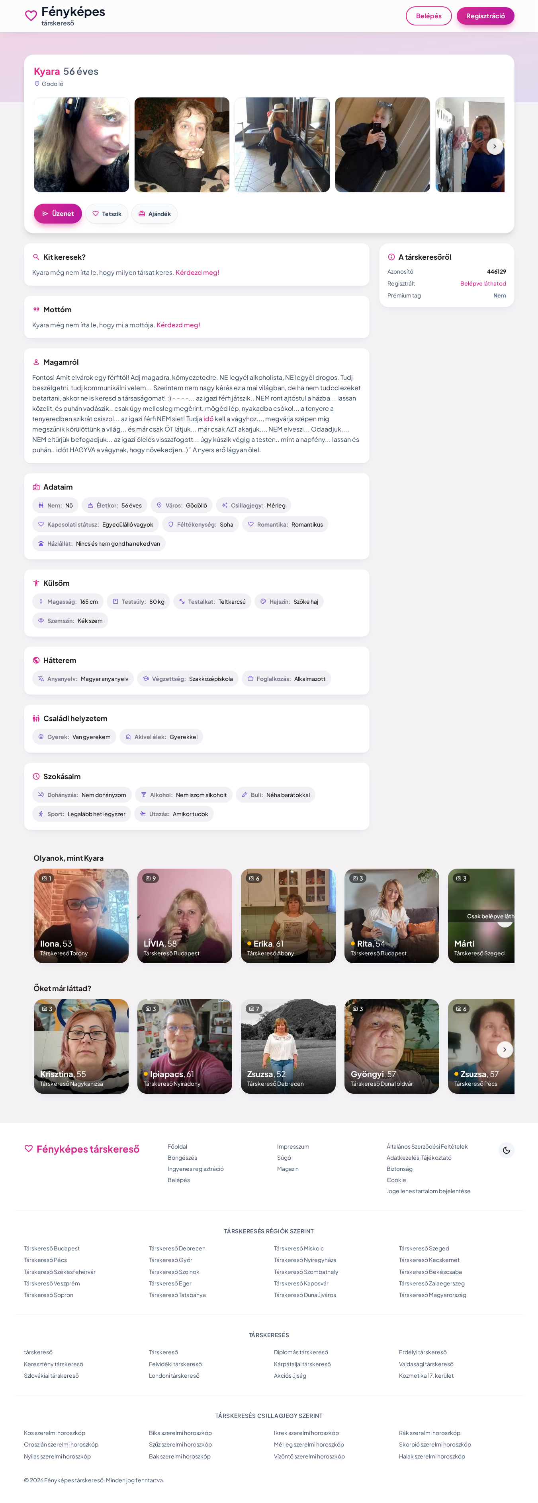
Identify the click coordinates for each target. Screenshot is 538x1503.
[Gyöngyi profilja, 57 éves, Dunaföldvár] (391, 1046)
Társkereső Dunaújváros (305, 1294)
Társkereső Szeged (424, 1248)
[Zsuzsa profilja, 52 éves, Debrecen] (288, 1046)
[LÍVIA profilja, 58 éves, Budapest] (184, 916)
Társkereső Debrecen (177, 1248)
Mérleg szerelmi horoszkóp (309, 1444)
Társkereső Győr (170, 1259)
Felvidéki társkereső (175, 1363)
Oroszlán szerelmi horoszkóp (61, 1444)
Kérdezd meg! (197, 272)
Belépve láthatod (483, 283)
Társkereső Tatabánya (177, 1294)
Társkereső (163, 1351)
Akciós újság (290, 1375)
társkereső (38, 1351)
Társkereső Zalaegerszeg (432, 1283)
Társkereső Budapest (52, 1248)
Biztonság (400, 1168)
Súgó (284, 1157)
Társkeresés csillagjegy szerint (269, 1415)
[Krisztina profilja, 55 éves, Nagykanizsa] (81, 1046)
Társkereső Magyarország (432, 1294)
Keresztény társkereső (53, 1363)
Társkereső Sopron (48, 1294)
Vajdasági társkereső (426, 1363)
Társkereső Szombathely (306, 1271)
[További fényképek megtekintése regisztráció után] (81, 144)
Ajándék (154, 213)
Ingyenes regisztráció (196, 1168)
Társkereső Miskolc (299, 1248)
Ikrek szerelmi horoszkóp (306, 1432)
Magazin (288, 1168)
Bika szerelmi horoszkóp (180, 1432)
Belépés (429, 16)
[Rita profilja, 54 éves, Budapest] (391, 916)
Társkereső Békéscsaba (430, 1271)
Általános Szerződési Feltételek (427, 1146)
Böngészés (182, 1157)
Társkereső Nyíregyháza (305, 1259)
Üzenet (58, 213)
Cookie (396, 1179)
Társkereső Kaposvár (301, 1283)
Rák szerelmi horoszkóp (429, 1432)
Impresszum (293, 1146)
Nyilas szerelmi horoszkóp (57, 1456)
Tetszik (106, 213)
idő (208, 418)
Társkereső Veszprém (52, 1283)
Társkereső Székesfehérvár (60, 1271)
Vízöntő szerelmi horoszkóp (309, 1456)
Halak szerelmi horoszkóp (432, 1456)
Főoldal (177, 1146)
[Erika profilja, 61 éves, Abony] (288, 916)
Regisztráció (485, 16)
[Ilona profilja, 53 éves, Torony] (81, 916)
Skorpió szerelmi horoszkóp (435, 1444)
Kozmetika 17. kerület (426, 1375)
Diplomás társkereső (301, 1351)
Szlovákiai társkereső (51, 1375)
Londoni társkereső (174, 1375)
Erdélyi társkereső (423, 1351)
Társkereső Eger (170, 1283)
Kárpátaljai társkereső (302, 1363)
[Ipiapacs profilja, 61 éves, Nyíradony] (184, 1046)
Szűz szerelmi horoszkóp (180, 1444)
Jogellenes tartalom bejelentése (429, 1190)
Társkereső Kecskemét (429, 1259)
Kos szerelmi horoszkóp (54, 1432)
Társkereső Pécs (45, 1259)
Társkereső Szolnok (174, 1271)
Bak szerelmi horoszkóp (180, 1456)
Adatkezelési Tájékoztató (419, 1157)
